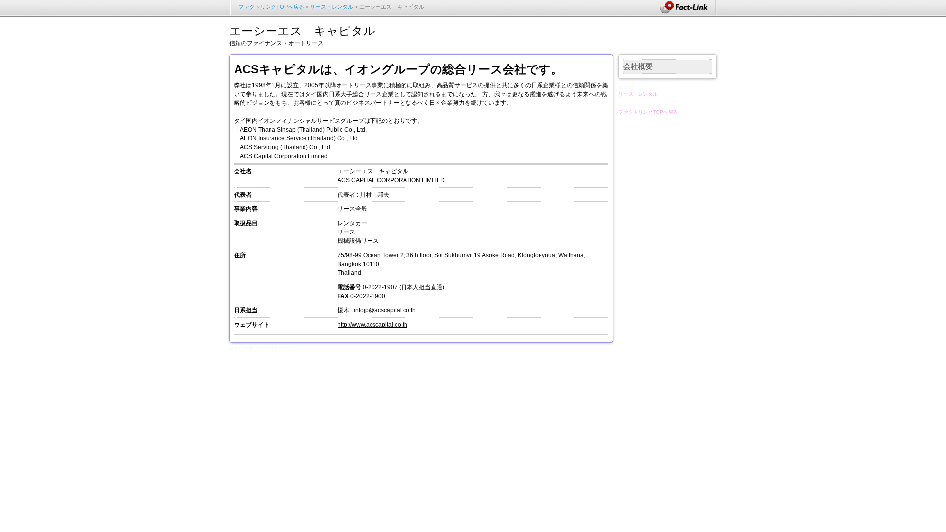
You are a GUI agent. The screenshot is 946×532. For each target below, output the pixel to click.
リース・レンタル (331, 7)
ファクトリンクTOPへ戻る (271, 7)
